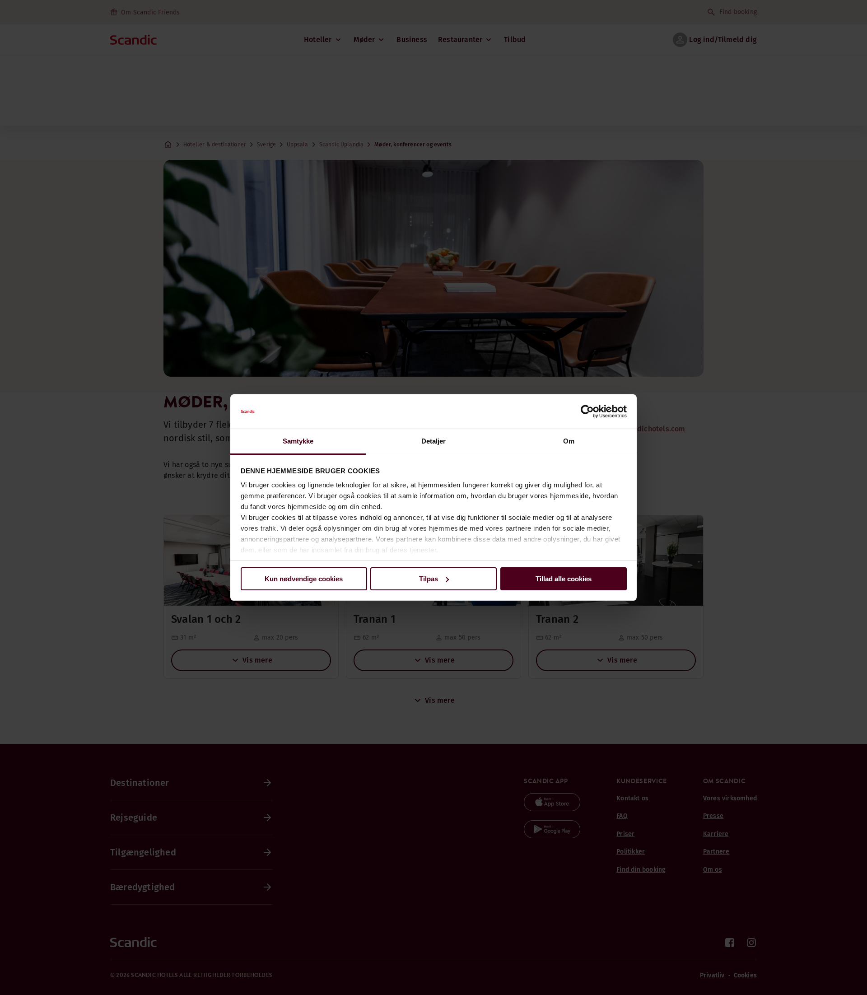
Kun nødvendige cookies (304, 579)
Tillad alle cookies (564, 579)
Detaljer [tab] (433, 441)
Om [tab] (568, 441)
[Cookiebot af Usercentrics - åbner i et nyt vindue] (587, 411)
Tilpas (428, 579)
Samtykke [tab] (298, 441)
